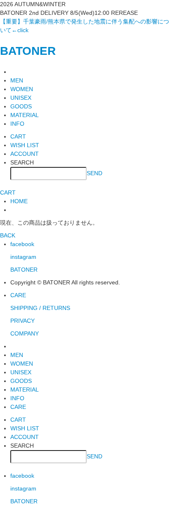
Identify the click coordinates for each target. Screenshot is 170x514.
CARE (18, 295)
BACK (7, 235)
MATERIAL (24, 115)
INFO (17, 123)
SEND (94, 172)
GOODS (21, 106)
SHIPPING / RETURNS (40, 308)
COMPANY (24, 333)
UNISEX (20, 97)
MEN (16, 80)
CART (18, 136)
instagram (23, 256)
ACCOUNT (24, 153)
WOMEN (21, 89)
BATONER (28, 51)
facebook (22, 244)
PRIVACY (22, 320)
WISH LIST (24, 145)
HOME (19, 201)
